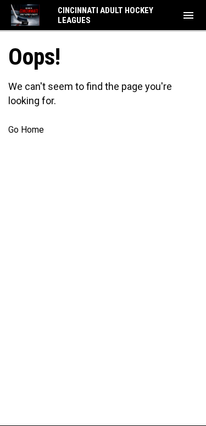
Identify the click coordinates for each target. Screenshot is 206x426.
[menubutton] (188, 15)
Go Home (26, 129)
